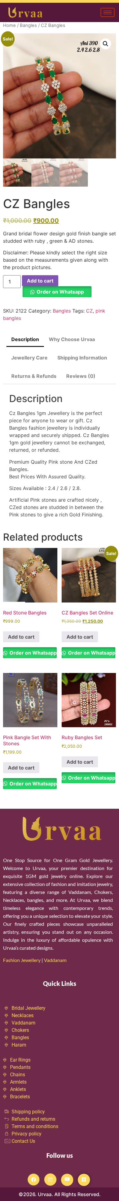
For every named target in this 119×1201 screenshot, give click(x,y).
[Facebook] (33, 1179)
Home (9, 25)
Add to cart (40, 281)
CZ (89, 311)
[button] (105, 43)
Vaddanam (55, 960)
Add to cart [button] (21, 637)
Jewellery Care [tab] (29, 358)
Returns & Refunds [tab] (33, 376)
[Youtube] (67, 1180)
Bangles (28, 25)
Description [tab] (25, 339)
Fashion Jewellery (22, 960)
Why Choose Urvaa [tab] (72, 339)
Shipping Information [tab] (82, 358)
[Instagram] (50, 1179)
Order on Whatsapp (60, 292)
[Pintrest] (84, 1180)
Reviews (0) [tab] (81, 376)
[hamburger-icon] (107, 12)
